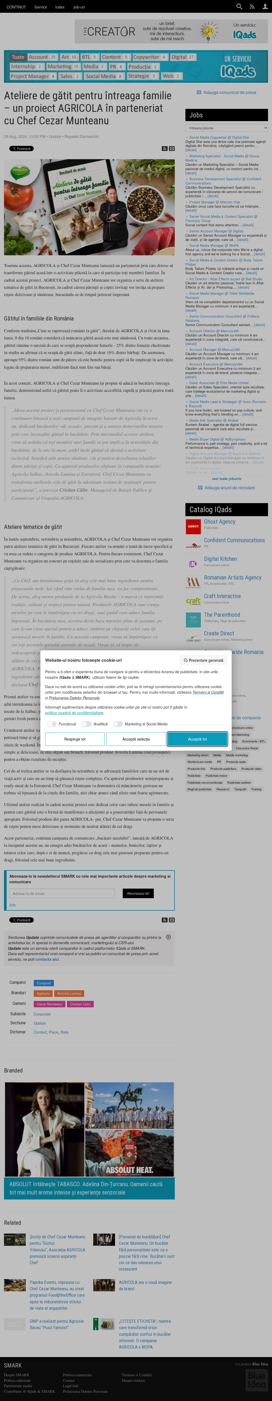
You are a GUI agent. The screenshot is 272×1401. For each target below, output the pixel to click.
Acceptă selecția (136, 739)
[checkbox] (60, 724)
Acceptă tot (197, 739)
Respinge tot (75, 739)
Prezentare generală (206, 660)
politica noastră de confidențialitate (74, 712)
